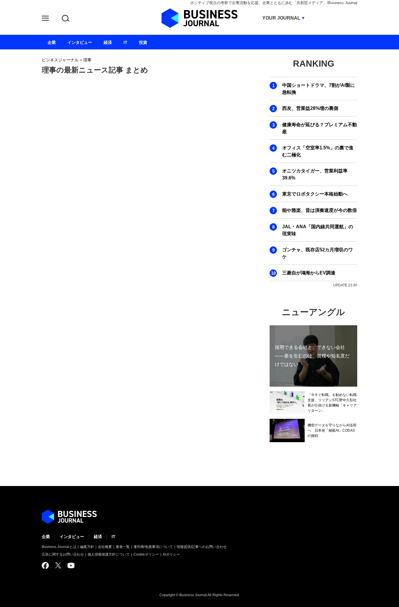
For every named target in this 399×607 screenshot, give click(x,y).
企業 (46, 536)
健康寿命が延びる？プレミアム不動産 (319, 128)
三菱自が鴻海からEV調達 (308, 272)
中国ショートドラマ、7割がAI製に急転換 (318, 89)
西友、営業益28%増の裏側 (310, 108)
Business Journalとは (59, 547)
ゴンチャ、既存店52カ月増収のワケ (317, 253)
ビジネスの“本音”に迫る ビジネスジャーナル (69, 517)
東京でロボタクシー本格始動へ (315, 193)
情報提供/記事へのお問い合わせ (202, 547)
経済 (98, 536)
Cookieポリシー (146, 554)
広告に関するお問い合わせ (63, 554)
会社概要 (105, 547)
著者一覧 (123, 547)
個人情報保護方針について (109, 554)
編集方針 (87, 547)
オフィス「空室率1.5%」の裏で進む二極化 (317, 151)
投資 (143, 42)
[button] (45, 19)
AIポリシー (171, 554)
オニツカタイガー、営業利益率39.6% (315, 174)
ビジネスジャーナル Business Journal (199, 18)
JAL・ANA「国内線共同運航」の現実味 (317, 230)
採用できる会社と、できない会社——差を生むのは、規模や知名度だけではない (312, 356)
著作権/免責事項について (153, 547)
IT (113, 536)
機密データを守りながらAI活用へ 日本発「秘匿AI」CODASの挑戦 (332, 430)
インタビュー (72, 536)
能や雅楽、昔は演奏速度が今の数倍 (319, 210)
